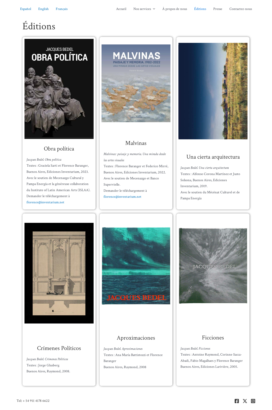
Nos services (142, 9)
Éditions (200, 9)
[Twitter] (245, 401)
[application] (153, 9)
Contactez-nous (240, 9)
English (43, 9)
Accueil (121, 9)
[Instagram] (253, 401)
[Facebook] (236, 401)
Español (25, 9)
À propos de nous (174, 9)
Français (62, 9)
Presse (217, 9)
